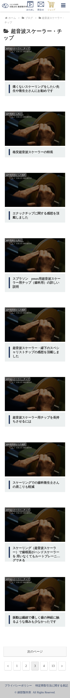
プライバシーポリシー (18, 685)
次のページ (35, 651)
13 (53, 665)
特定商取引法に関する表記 (51, 685)
